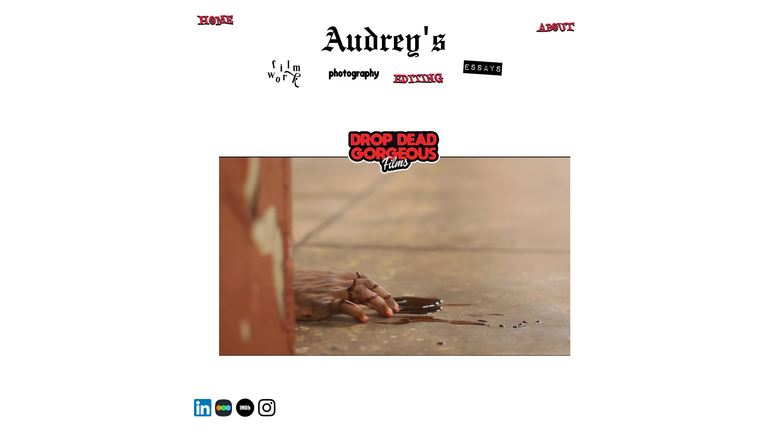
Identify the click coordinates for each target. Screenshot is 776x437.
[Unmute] (243, 344)
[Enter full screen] (559, 344)
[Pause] (229, 344)
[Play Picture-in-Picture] (545, 344)
